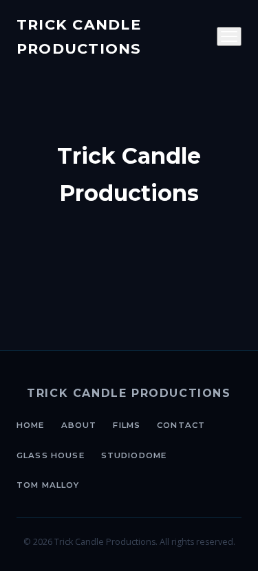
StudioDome (134, 455)
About (79, 425)
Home (31, 425)
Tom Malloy (48, 485)
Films (126, 425)
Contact (181, 425)
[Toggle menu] (229, 36)
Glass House (51, 455)
